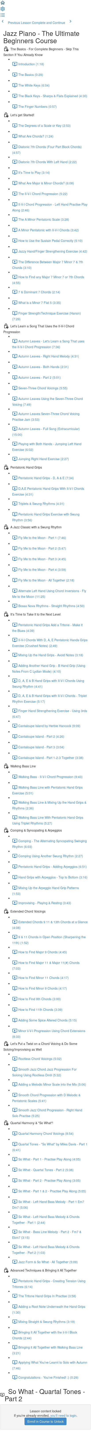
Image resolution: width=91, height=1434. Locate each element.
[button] (2, 4)
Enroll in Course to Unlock (45, 1421)
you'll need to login (63, 1415)
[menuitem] (2, 10)
